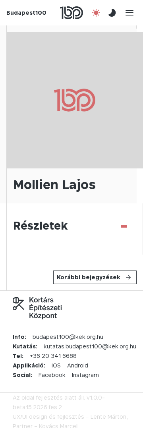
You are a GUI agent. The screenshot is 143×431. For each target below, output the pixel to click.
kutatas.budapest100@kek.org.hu (90, 346)
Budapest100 (26, 12)
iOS (56, 365)
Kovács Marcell (59, 426)
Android (77, 365)
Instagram (85, 374)
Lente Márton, (109, 416)
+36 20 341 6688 (53, 355)
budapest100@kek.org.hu (68, 336)
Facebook (52, 374)
